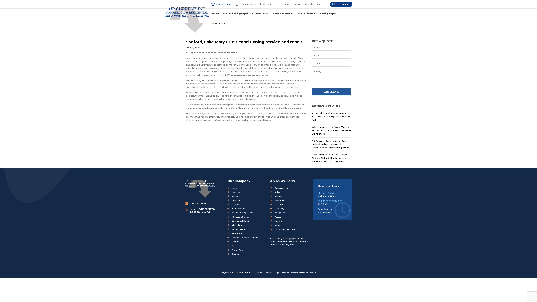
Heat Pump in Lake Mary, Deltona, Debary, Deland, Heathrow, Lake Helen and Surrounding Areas (330, 158)
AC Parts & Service (240, 217)
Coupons (320, 4)
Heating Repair (239, 229)
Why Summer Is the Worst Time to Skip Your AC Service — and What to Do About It (331, 130)
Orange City (279, 213)
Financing (309, 4)
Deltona (278, 196)
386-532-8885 (223, 4)
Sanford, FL (303, 241)
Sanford (278, 221)
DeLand (283, 241)
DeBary (278, 192)
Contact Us (237, 241)
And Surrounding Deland (285, 229)
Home (234, 188)
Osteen (277, 217)
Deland (277, 225)
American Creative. (308, 273)
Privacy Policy (238, 250)
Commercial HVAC (240, 221)
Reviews (299, 4)
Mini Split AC (237, 225)
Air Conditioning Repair (242, 213)
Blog (234, 246)
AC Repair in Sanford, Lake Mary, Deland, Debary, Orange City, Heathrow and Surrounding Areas (330, 144)
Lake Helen (279, 204)
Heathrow (279, 200)
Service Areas (238, 233)
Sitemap (236, 254)
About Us (289, 4)
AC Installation (238, 208)
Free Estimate (342, 4)
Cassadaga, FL (281, 188)
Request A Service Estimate (245, 237)
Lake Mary (279, 208)
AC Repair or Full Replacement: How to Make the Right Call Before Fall (331, 116)
